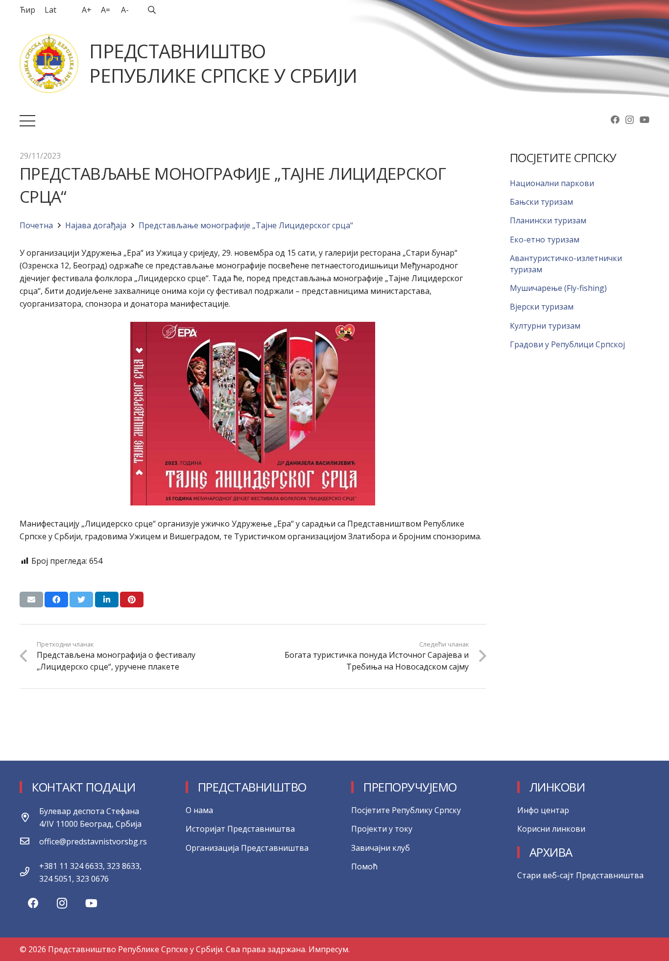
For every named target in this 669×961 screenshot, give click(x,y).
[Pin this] (131, 599)
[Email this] (31, 599)
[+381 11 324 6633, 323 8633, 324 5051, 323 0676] (29, 872)
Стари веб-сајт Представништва (580, 875)
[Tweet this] (81, 599)
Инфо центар (543, 810)
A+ (87, 9)
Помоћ (364, 866)
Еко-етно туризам (544, 239)
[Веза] (49, 63)
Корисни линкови (551, 828)
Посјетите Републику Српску (406, 810)
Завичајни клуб (380, 847)
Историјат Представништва (240, 828)
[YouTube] (644, 119)
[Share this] (56, 599)
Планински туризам (548, 220)
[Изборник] (27, 121)
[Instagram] (629, 120)
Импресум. (329, 949)
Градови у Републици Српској (567, 344)
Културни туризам (545, 325)
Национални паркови (552, 183)
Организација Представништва (247, 847)
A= (105, 9)
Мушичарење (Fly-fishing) (558, 288)
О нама (199, 810)
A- (125, 9)
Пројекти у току (381, 828)
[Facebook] (615, 119)
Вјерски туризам (541, 306)
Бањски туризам (541, 201)
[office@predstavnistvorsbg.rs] (29, 841)
